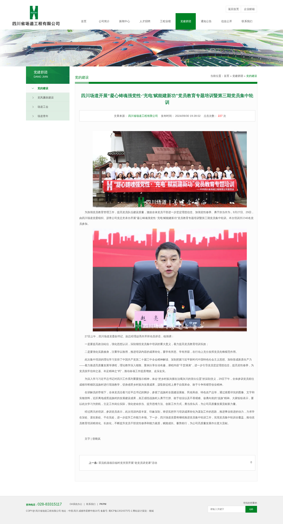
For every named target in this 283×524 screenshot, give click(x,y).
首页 (83, 21)
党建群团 (185, 21)
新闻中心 (124, 21)
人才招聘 (145, 21)
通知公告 (206, 21)
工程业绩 (165, 21)
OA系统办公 (76, 504)
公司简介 (104, 21)
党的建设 (251, 75)
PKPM (103, 504)
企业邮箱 (249, 9)
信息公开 (226, 21)
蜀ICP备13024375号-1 (120, 511)
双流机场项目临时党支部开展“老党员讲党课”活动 (123, 462)
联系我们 (247, 21)
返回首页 (233, 9)
